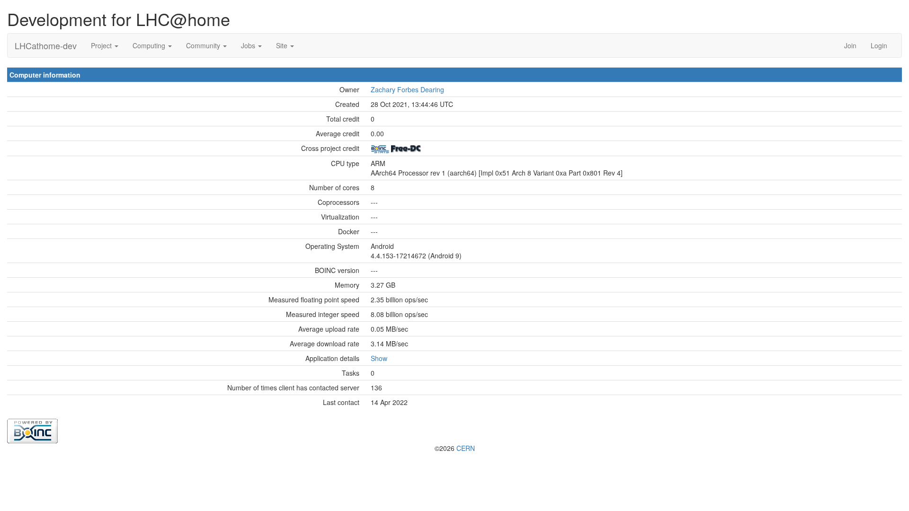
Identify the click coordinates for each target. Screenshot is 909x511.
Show (379, 358)
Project (102, 45)
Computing (150, 45)
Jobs (249, 45)
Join (850, 45)
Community (204, 45)
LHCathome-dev (46, 45)
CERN (465, 448)
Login (879, 45)
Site (282, 45)
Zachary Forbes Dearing (407, 89)
